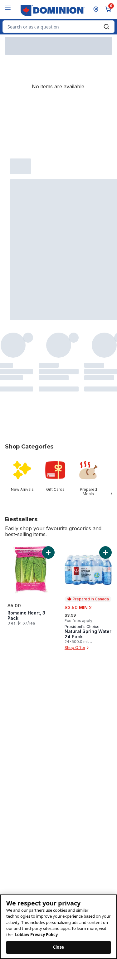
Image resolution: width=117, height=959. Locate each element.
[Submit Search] (106, 26)
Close (58, 947)
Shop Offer (75, 647)
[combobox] (58, 26)
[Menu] (8, 8)
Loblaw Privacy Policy (36, 934)
